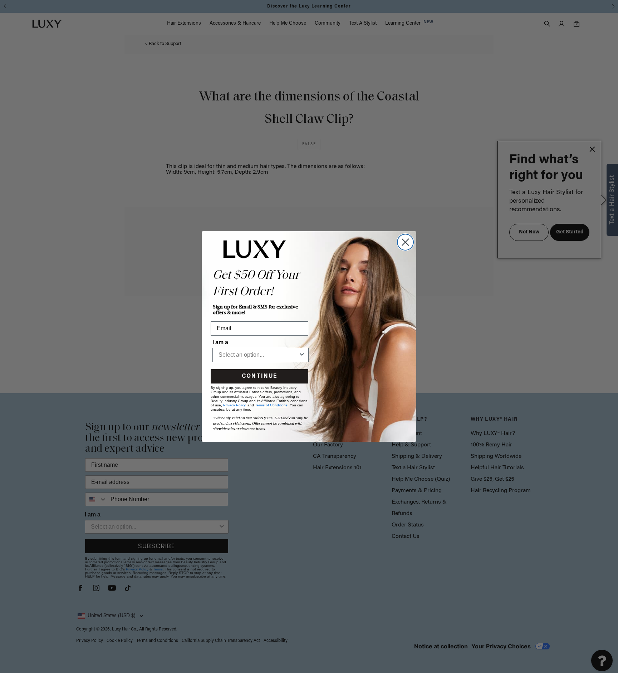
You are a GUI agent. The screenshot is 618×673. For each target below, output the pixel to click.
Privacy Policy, (234, 405)
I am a (220, 342)
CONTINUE (259, 376)
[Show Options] (301, 355)
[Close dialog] (405, 242)
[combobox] (258, 355)
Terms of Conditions (271, 405)
